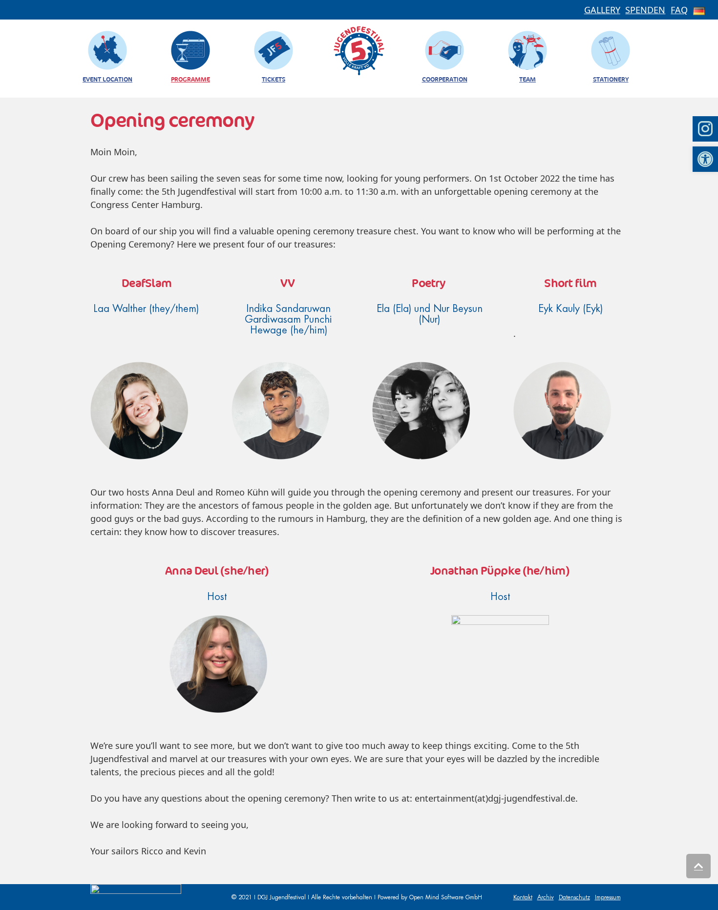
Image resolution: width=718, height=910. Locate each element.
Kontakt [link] (522, 897)
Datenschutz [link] (574, 897)
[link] (705, 159)
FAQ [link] (679, 10)
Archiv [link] (545, 897)
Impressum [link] (608, 897)
